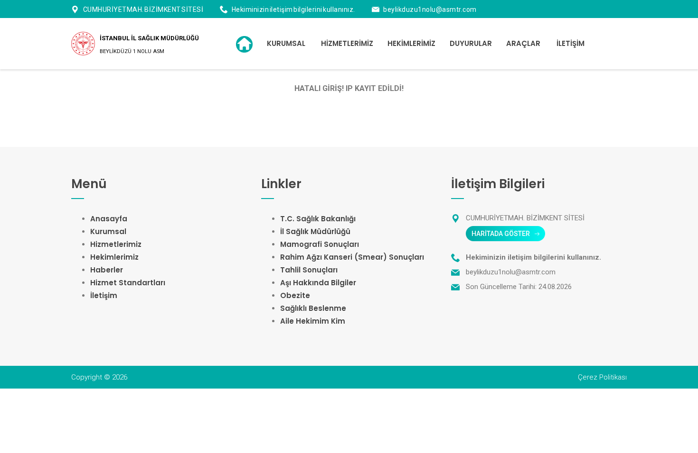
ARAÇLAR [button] (523, 43)
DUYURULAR (471, 43)
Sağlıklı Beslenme (313, 308)
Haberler (106, 270)
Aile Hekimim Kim (312, 321)
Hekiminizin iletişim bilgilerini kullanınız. (293, 9)
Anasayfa (108, 219)
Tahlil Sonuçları (309, 270)
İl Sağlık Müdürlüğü (315, 231)
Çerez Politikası (602, 377)
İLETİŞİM (571, 43)
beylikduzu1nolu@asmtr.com (430, 9)
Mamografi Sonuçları (319, 244)
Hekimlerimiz (114, 257)
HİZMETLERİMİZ (347, 43)
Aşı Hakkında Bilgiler (318, 283)
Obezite (295, 295)
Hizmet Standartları (127, 283)
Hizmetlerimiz (115, 244)
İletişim (103, 295)
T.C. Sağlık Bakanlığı (318, 219)
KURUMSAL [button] (286, 43)
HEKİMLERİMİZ (411, 43)
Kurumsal (108, 231)
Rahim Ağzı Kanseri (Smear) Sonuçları (352, 257)
